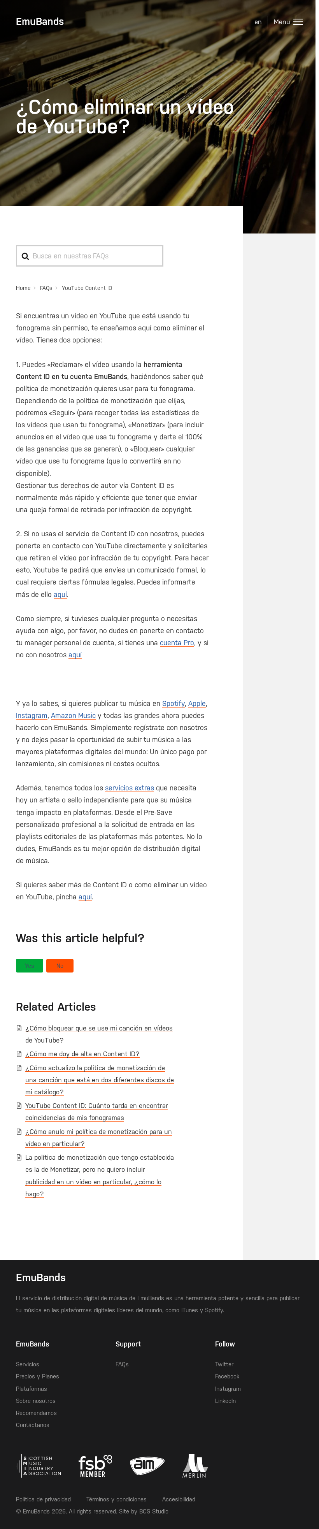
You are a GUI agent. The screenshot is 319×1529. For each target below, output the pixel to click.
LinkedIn (225, 1400)
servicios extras (129, 788)
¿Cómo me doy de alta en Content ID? (82, 1054)
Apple (197, 703)
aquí (60, 594)
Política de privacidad (43, 1499)
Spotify (173, 703)
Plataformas (31, 1388)
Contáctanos (32, 1425)
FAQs (122, 1364)
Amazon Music (73, 715)
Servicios (27, 1364)
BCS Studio (153, 1511)
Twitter (224, 1364)
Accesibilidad (178, 1499)
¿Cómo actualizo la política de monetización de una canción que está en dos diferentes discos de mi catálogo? (99, 1080)
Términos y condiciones (116, 1499)
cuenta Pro (177, 643)
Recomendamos (36, 1413)
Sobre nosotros (36, 1400)
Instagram (31, 715)
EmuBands (40, 21)
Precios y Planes (37, 1376)
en (258, 22)
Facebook (227, 1376)
